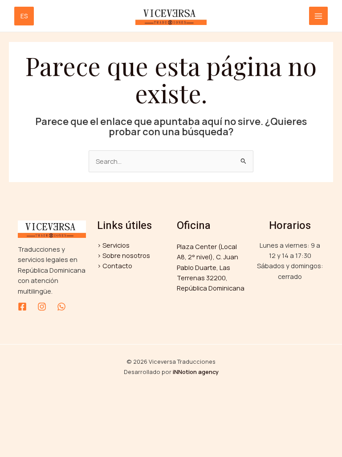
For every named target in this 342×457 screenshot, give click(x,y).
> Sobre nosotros (123, 255)
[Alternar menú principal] (318, 16)
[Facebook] (22, 306)
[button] (26, 16)
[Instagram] (41, 306)
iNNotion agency (196, 372)
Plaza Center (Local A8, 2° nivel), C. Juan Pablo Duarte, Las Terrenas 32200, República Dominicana (210, 267)
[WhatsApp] (61, 306)
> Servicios (113, 245)
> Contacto (114, 265)
